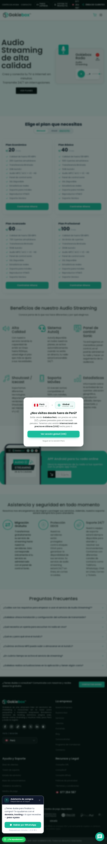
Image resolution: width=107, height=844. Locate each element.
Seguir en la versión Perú (53, 441)
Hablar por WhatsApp (24, 824)
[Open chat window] (99, 836)
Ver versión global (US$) (53, 434)
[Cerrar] (39, 800)
